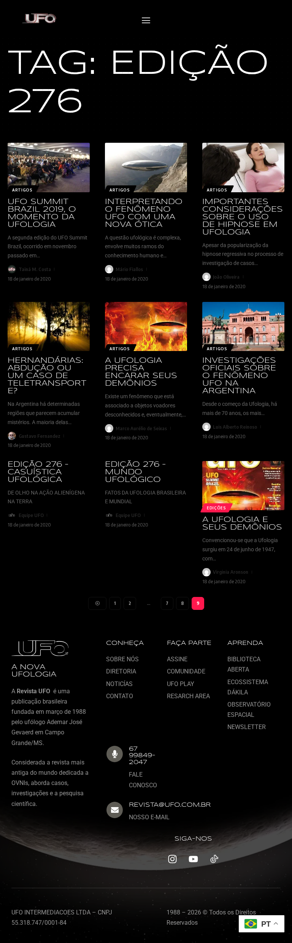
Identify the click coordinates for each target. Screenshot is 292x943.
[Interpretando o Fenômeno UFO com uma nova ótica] (146, 167)
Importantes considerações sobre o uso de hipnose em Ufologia (242, 217)
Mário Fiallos (129, 269)
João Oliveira (226, 277)
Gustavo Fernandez (39, 436)
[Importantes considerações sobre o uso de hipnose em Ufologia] (243, 167)
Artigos (22, 190)
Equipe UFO (31, 515)
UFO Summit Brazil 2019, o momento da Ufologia (42, 213)
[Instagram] (172, 859)
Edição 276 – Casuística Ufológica (38, 472)
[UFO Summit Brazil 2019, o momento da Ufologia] (49, 167)
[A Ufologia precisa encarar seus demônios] (146, 326)
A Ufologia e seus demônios (242, 523)
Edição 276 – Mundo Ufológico (135, 472)
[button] (146, 20)
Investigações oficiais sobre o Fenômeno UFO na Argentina (239, 376)
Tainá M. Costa (35, 269)
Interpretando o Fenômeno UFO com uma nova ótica (143, 213)
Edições (216, 508)
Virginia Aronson (230, 572)
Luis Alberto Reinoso (235, 427)
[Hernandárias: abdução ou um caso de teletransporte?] (49, 326)
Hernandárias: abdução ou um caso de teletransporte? (47, 376)
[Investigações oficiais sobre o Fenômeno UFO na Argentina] (243, 326)
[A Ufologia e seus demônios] (243, 486)
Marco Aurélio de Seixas (141, 428)
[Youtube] (193, 859)
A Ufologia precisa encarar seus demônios (141, 372)
